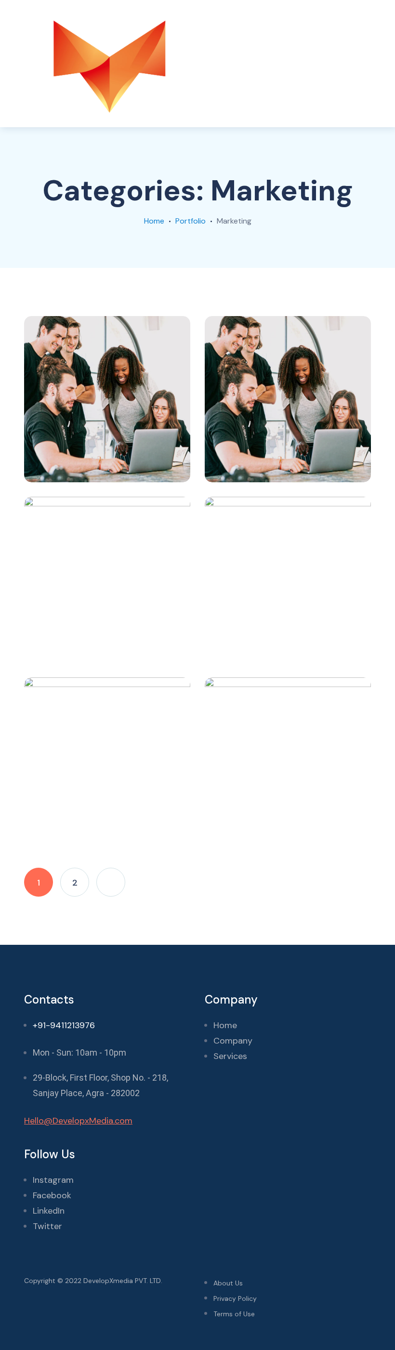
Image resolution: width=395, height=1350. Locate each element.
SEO (89, 647)
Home (154, 221)
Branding (54, 827)
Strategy (98, 466)
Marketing (56, 466)
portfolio (190, 221)
